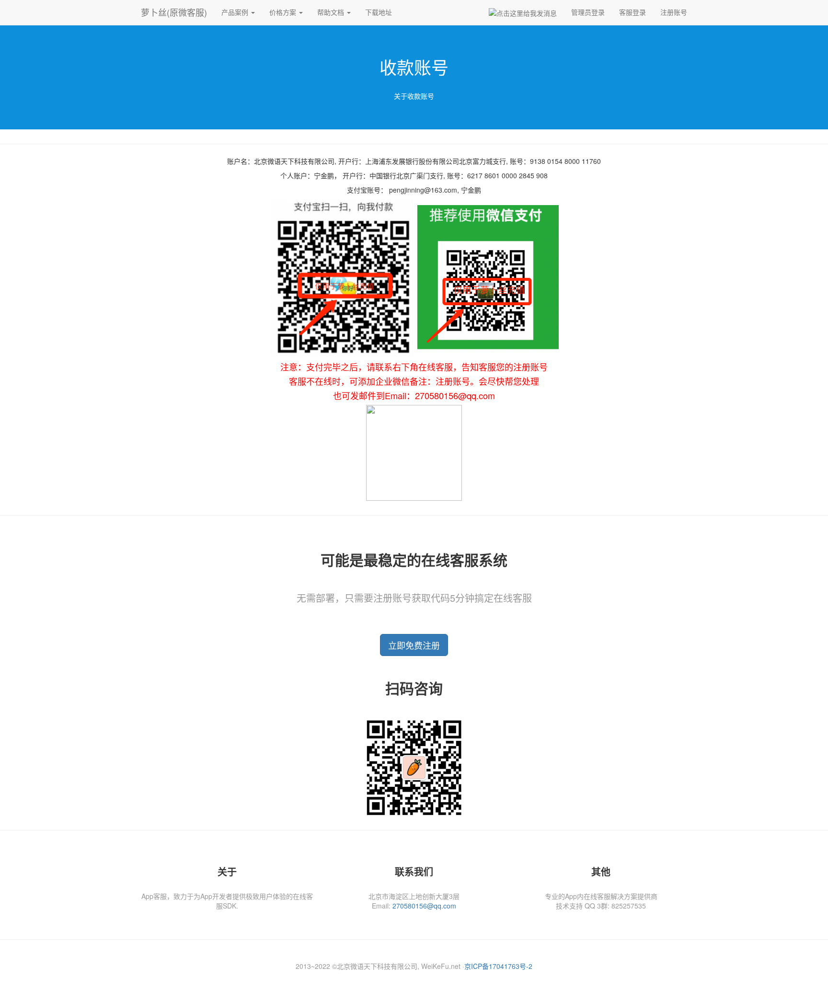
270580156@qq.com (424, 905)
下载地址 (378, 12)
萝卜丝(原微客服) (174, 12)
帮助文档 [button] (331, 12)
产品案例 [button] (235, 12)
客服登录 (632, 12)
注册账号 (673, 12)
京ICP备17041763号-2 (498, 966)
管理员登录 (588, 12)
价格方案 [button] (283, 12)
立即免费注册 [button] (414, 645)
